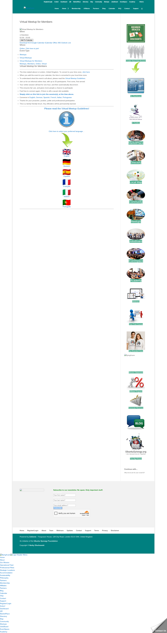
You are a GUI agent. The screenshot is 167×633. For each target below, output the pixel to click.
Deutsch (66, 166)
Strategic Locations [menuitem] (7, 570)
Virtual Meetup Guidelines (75, 78)
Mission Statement (136, 372)
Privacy (105, 530)
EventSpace (123, 2)
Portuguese (67, 97)
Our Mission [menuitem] (4, 562)
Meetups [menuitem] (3, 624)
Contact (127, 8)
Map (91, 2)
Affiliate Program (135, 391)
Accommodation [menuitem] (6, 573)
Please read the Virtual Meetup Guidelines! (66, 108)
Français (66, 186)
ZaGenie (32, 537)
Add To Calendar (26, 40)
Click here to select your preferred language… (66, 131)
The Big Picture (136, 459)
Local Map (136, 182)
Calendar (112, 8)
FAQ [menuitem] (1, 596)
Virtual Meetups (26, 58)
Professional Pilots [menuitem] (7, 568)
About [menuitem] (2, 560)
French (53, 97)
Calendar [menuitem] (3, 593)
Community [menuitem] (4, 621)
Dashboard (64, 2)
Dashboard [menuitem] (4, 609)
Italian (59, 97)
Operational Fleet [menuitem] (6, 565)
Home (57, 8)
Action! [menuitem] (2, 606)
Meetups (106, 2)
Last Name (57, 498)
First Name (57, 493)
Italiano (66, 196)
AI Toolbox (136, 123)
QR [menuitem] (1, 611)
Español (67, 176)
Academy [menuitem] (3, 632)
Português (67, 207)
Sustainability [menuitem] (5, 575)
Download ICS (25, 43)
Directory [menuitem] (3, 616)
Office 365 (57, 43)
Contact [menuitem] (3, 598)
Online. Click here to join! (29, 48)
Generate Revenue (135, 408)
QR (70, 2)
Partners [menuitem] (3, 580)
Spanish (46, 97)
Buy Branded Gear (136, 351)
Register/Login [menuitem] (5, 603)
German (39, 97)
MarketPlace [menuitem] (5, 614)
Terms (96, 530)
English (32, 97)
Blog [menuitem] (1, 591)
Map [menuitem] (1, 619)
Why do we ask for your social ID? (134, 472)
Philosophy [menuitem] (4, 578)
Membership (76, 8)
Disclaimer (115, 530)
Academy (132, 2)
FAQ (119, 8)
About (64, 8)
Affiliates (87, 8)
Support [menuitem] (3, 601)
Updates (70, 530)
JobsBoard (114, 2)
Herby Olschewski (36, 545)
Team (51, 530)
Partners (96, 8)
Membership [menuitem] (5, 583)
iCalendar (48, 43)
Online (38, 64)
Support (136, 8)
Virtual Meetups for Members (31, 61)
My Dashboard (136, 96)
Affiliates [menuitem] (3, 586)
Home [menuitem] (2, 557)
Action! (56, 2)
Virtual (44, 64)
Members (31, 64)
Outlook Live (66, 43)
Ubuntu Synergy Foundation (46, 541)
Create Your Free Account (136, 61)
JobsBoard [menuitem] (4, 627)
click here (86, 72)
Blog (104, 8)
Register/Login (48, 2)
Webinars (135, 301)
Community (98, 2)
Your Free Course (136, 324)
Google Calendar (37, 43)
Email (55, 503)
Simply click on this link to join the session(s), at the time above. (47, 94)
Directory (85, 2)
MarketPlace (77, 2)
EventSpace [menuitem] (4, 629)
